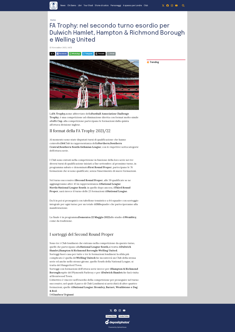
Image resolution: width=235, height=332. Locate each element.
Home (53, 20)
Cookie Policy (123, 316)
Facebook (63, 54)
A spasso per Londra (132, 6)
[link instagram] (172, 5)
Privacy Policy (111, 316)
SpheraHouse (121, 327)
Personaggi (116, 6)
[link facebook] (167, 5)
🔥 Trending (153, 62)
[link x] (163, 5)
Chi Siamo (71, 6)
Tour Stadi (88, 6)
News (62, 6)
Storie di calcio (102, 6)
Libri (80, 6)
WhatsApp (76, 54)
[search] (183, 5)
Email (112, 54)
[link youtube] (176, 5)
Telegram (88, 54)
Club (146, 6)
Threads (101, 54)
